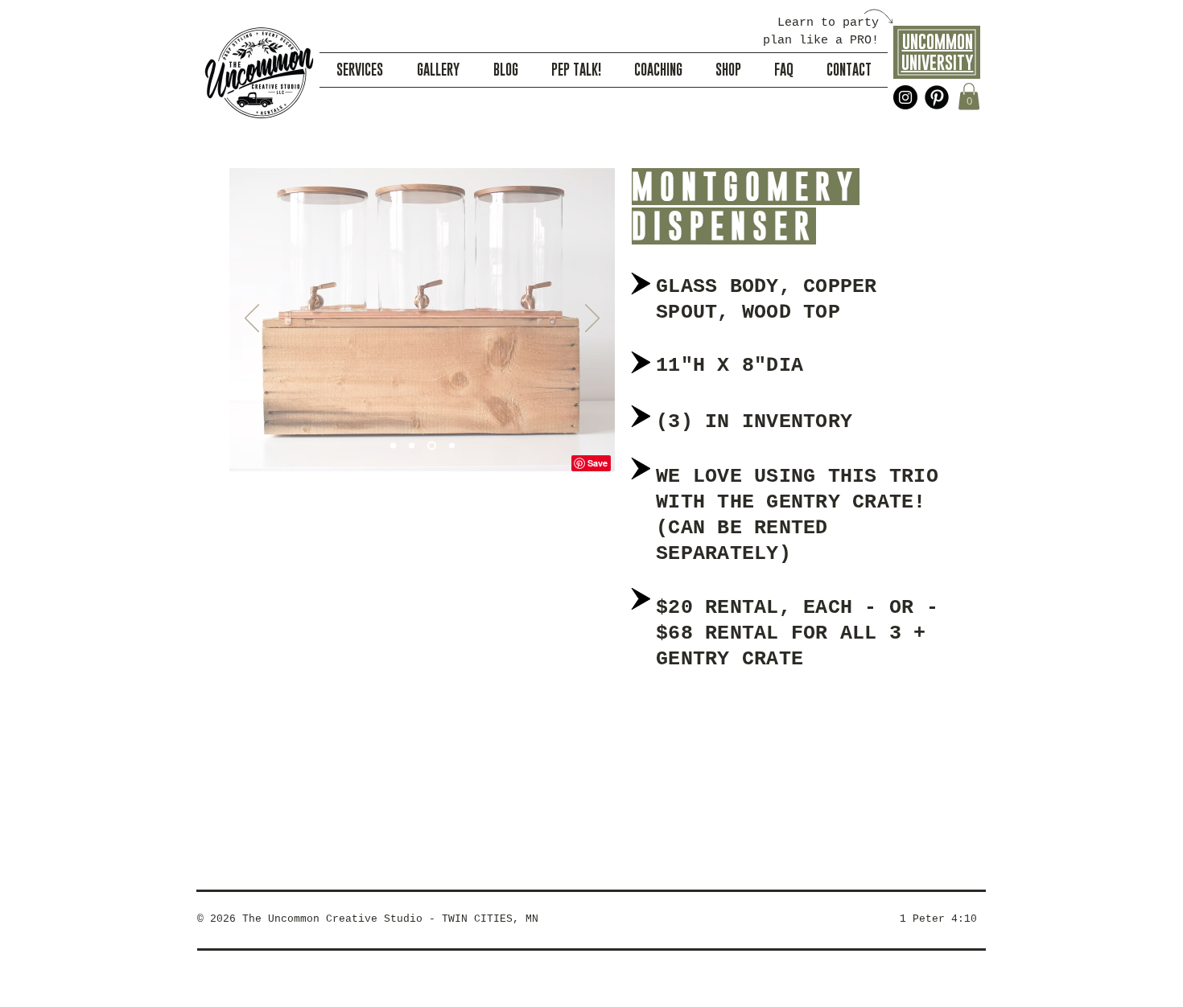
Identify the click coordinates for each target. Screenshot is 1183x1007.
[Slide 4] (452, 446)
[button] (969, 96)
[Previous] (252, 319)
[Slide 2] (411, 446)
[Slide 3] (431, 446)
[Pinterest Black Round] (937, 97)
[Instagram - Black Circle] (905, 97)
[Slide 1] (393, 446)
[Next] (592, 319)
